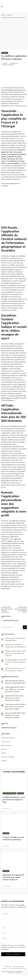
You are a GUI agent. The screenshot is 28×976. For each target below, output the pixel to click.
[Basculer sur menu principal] (2, 6)
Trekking (4, 761)
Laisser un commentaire (8, 65)
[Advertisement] (14, 34)
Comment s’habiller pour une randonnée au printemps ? (13, 838)
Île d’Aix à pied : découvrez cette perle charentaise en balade (15, 689)
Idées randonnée (6, 745)
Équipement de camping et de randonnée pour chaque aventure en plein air (13, 877)
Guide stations (6, 741)
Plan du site (7, 966)
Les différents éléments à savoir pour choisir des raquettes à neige (13, 799)
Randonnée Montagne (10, 620)
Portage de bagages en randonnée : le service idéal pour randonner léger (16, 662)
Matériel (4, 52)
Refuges (4, 753)
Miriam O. (5, 63)
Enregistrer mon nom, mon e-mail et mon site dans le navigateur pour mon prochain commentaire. (13, 947)
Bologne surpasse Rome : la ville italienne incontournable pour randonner (15, 653)
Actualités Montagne (8, 738)
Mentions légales (18, 966)
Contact (4, 968)
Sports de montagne (8, 757)
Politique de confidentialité (14, 973)
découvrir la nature (14, 90)
